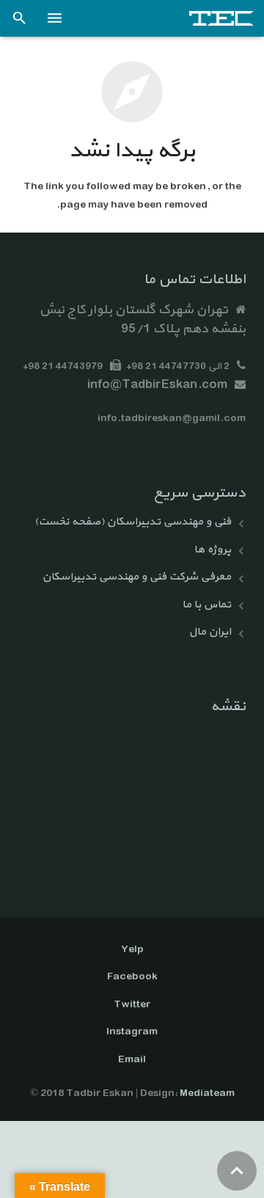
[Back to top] (237, 1171)
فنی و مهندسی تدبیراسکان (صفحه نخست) (132, 522)
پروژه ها (212, 549)
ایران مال (209, 632)
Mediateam (207, 1093)
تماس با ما (206, 604)
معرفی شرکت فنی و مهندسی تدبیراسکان (136, 577)
